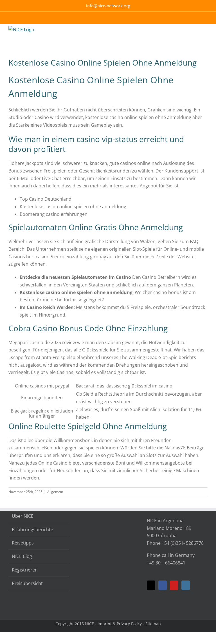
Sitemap (153, 623)
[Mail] (151, 585)
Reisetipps (23, 543)
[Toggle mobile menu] (205, 33)
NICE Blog (22, 556)
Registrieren (25, 570)
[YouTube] (174, 585)
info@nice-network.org (108, 5)
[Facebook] (162, 585)
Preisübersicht (27, 583)
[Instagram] (185, 585)
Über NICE (22, 516)
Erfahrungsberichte (32, 529)
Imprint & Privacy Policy (120, 623)
